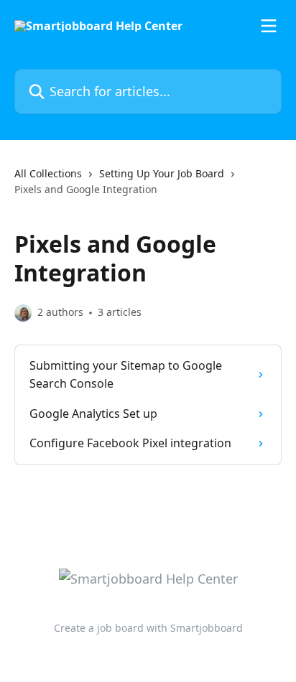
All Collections (48, 173)
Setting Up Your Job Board (161, 173)
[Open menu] (269, 25)
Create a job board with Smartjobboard (148, 628)
